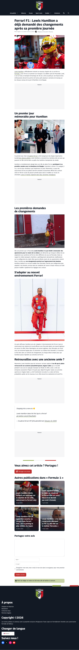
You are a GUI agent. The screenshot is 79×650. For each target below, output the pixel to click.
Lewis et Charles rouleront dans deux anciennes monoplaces (38, 175)
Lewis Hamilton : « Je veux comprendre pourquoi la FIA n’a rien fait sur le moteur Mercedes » (52, 522)
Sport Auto (39, 13)
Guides (47, 13)
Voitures (23, 13)
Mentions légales (6, 613)
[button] (68, 13)
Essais (31, 13)
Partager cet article (24, 471)
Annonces (57, 13)
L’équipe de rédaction (8, 606)
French (7, 633)
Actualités (13, 13)
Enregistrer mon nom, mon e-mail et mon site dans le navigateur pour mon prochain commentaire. (40, 569)
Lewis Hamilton (19, 71)
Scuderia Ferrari (33, 156)
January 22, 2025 (51, 421)
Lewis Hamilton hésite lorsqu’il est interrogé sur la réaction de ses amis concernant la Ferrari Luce (26, 496)
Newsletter (5, 608)
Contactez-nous (6, 611)
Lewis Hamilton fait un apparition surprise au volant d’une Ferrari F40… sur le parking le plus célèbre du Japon (24, 521)
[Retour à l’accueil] (39, 5)
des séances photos (24, 158)
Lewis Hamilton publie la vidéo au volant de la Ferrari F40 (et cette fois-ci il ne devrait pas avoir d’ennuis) (51, 495)
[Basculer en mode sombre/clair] (63, 13)
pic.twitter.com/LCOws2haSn (26, 416)
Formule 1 (17, 73)
